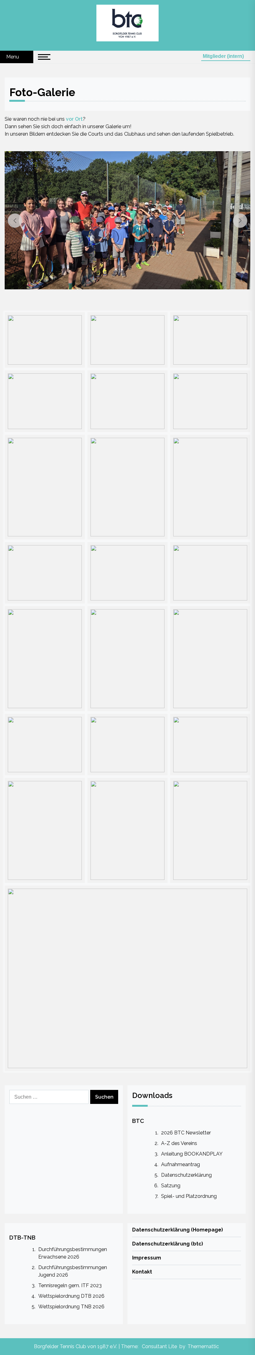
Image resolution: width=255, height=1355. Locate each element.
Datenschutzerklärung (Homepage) (177, 1230)
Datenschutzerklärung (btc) (167, 1244)
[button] (15, 220)
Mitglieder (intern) (224, 56)
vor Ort (74, 119)
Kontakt (142, 1272)
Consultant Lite (159, 1346)
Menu (13, 57)
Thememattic (203, 1346)
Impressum (146, 1258)
